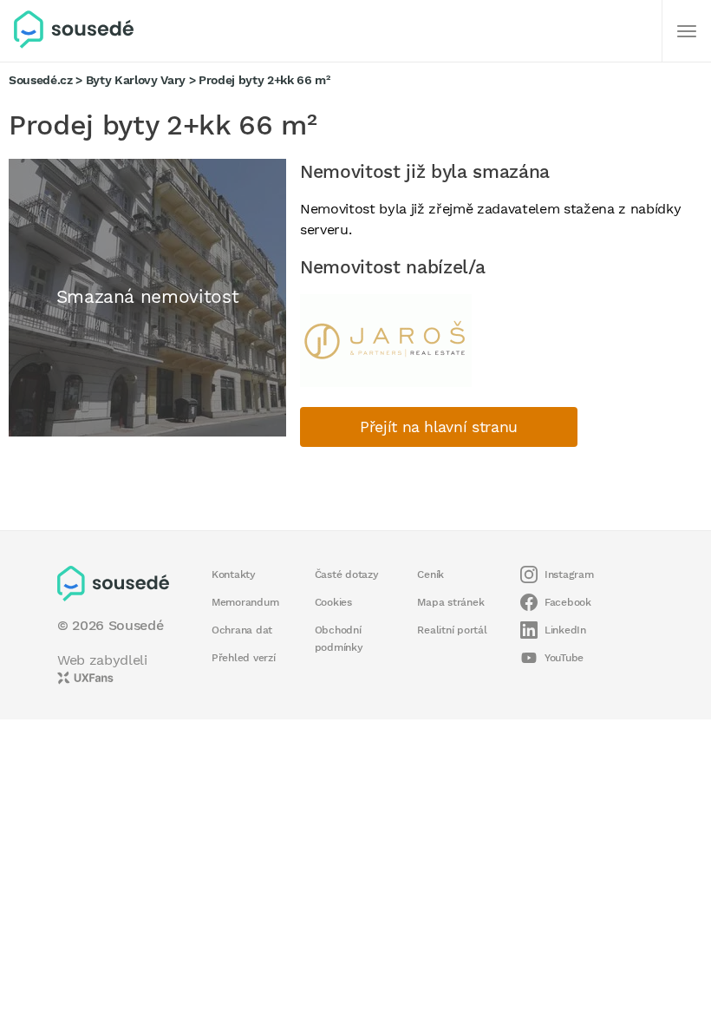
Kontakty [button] (234, 574)
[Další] (686, 31)
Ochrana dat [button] (242, 630)
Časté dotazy (347, 574)
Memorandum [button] (245, 602)
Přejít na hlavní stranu (439, 427)
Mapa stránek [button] (450, 602)
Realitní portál (451, 630)
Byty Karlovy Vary (136, 80)
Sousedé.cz (41, 80)
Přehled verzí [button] (244, 658)
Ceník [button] (430, 574)
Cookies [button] (333, 602)
